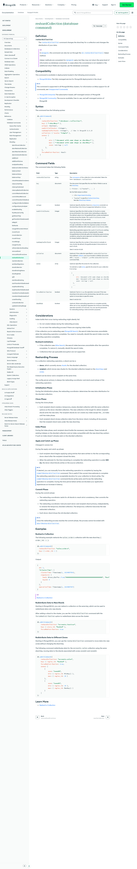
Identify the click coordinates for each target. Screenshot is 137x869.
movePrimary (16, 238)
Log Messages (11, 341)
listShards (15, 225)
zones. (42, 372)
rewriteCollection (17, 261)
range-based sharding (84, 195)
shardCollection (17, 267)
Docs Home (39, 18)
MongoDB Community (48, 98)
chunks (64, 365)
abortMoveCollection (18, 145)
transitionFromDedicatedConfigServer (20, 293)
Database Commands (62, 18)
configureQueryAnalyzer (19, 206)
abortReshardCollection (19, 148)
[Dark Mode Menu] (132, 12)
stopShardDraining (18, 286)
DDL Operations (12, 325)
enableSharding (17, 209)
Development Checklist (12, 100)
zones (83, 267)
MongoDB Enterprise (47, 95)
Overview (7, 42)
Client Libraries (7, 435)
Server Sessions (12, 360)
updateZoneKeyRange (19, 306)
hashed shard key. (93, 198)
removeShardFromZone (19, 254)
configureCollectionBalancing (20, 203)
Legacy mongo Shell (13, 378)
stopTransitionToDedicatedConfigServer (20, 290)
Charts (7, 113)
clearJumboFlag (17, 184)
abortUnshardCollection (19, 155)
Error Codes (10, 335)
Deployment (6, 25)
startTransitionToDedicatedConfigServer (20, 283)
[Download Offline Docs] (24, 866)
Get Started (126, 5)
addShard (15, 158)
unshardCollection (18, 302)
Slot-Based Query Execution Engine (15, 368)
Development (49, 18)
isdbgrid (14, 222)
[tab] (21, 12)
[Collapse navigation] (29, 865)
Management (7, 431)
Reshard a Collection (44, 598)
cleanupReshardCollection (20, 190)
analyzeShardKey (17, 164)
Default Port (11, 328)
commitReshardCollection (20, 193)
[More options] (105, 25)
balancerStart (16, 171)
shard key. (75, 185)
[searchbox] (93, 12)
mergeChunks (16, 245)
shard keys (100, 369)
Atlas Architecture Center (11, 445)
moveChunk (16, 232)
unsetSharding (16, 299)
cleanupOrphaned (18, 187)
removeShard (16, 251)
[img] (118, 27)
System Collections (13, 375)
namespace (76, 177)
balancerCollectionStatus (20, 167)
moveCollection (17, 235)
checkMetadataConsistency (20, 180)
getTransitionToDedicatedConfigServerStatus (20, 219)
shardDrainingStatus (18, 270)
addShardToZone (17, 161)
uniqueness (95, 205)
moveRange (16, 241)
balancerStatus (17, 174)
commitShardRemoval (19, 196)
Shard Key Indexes (85, 200)
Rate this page (121, 23)
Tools (4, 440)
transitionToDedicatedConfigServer (20, 296)
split (13, 277)
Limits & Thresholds (13, 344)
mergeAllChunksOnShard (20, 229)
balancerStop (16, 177)
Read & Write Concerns (14, 331)
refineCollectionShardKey (20, 248)
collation (81, 255)
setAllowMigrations (18, 264)
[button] (95, 5)
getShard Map (16, 216)
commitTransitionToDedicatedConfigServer (20, 200)
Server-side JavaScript (14, 363)
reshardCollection (18, 257)
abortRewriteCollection (19, 151)
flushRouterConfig (17, 212)
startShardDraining (18, 280)
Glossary (9, 338)
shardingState (16, 274)
